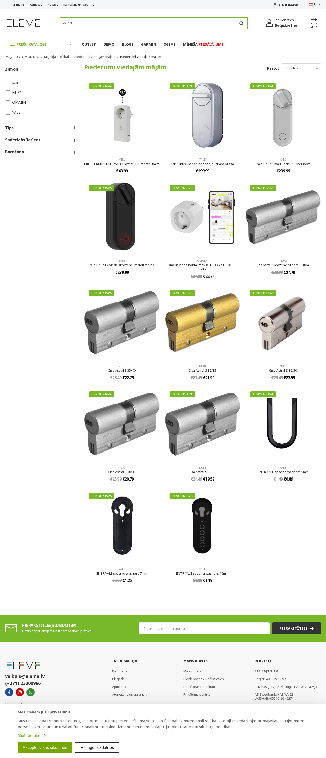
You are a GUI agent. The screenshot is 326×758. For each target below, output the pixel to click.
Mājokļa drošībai (57, 56)
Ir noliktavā (102, 86)
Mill (15, 83)
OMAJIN (19, 102)
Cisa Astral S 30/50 (283, 370)
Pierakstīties (293, 628)
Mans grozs (192, 671)
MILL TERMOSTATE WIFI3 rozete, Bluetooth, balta (121, 164)
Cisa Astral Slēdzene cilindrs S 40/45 (283, 265)
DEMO (109, 44)
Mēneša (203, 44)
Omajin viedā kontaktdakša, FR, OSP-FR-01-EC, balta (202, 267)
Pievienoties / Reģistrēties (203, 678)
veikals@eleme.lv (25, 676)
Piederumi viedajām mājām (94, 56)
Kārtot (273, 68)
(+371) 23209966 (288, 4)
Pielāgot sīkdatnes (97, 747)
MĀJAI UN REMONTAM (22, 56)
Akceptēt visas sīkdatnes (45, 747)
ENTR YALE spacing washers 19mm (202, 573)
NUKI (16, 92)
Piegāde (52, 4)
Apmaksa (36, 4)
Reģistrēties (286, 25)
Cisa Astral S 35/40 (122, 370)
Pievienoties (284, 20)
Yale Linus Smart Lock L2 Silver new (283, 164)
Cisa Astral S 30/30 (202, 472)
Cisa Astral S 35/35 (202, 370)
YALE (16, 112)
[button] (40, 43)
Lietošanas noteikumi (199, 686)
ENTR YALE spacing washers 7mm (121, 573)
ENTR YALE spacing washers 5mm (283, 472)
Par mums (18, 4)
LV (315, 4)
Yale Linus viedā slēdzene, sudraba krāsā (202, 164)
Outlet (89, 44)
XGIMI (169, 44)
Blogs (127, 44)
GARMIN (148, 44)
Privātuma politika (196, 694)
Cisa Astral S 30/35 (122, 472)
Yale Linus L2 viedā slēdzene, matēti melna (121, 265)
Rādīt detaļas (29, 735)
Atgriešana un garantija (78, 4)
